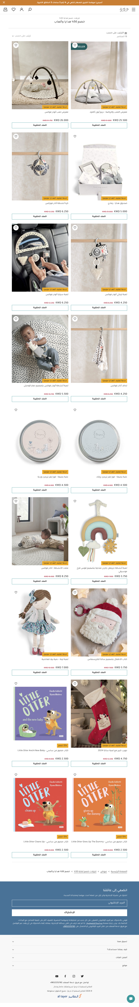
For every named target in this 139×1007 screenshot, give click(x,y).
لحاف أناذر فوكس (119, 386)
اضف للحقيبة (99, 125)
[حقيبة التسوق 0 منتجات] (5, 10)
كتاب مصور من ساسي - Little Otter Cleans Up (46, 842)
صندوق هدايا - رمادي (117, 203)
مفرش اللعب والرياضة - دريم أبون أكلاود (108, 112)
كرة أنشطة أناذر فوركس (56, 203)
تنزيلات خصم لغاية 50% (69, 18)
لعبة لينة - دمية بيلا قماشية (55, 659)
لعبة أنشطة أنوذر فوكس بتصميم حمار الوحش (46, 386)
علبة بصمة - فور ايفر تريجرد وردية (53, 477)
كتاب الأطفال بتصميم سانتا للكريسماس (107, 659)
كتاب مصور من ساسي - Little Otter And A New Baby (43, 751)
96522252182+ (69, 926)
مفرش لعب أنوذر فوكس (56, 112)
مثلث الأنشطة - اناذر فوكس (54, 568)
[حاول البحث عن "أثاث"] (30, 9)
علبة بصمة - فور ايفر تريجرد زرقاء (112, 477)
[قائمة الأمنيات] (75, 45)
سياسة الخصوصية (94, 923)
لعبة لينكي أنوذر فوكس (116, 295)
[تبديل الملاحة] (134, 9)
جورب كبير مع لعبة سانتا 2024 (112, 751)
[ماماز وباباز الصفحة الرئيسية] (124, 10)
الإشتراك (69, 912)
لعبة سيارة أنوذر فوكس (57, 295)
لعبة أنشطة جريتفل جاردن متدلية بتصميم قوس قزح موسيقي (102, 570)
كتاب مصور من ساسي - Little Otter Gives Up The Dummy (99, 842)
